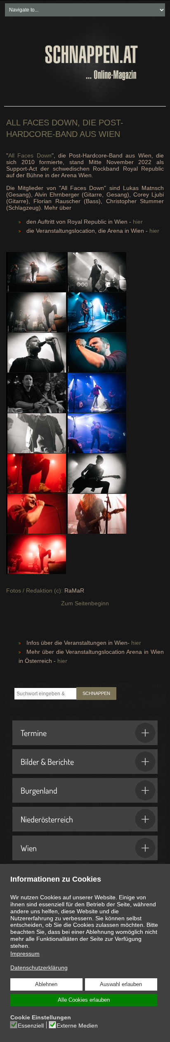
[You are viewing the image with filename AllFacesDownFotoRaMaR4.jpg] (96, 433)
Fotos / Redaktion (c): (34, 590)
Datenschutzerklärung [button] (39, 967)
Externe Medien (77, 1025)
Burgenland (39, 790)
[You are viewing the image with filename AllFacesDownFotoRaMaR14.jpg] (96, 353)
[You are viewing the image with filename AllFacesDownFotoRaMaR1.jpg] (96, 272)
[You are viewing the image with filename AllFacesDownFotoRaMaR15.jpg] (36, 393)
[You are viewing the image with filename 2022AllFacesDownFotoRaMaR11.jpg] (36, 272)
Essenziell (31, 1025)
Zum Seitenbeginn (85, 603)
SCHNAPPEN (96, 693)
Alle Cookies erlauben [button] (84, 1000)
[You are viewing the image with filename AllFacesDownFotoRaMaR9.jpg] (36, 554)
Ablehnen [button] (46, 984)
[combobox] (45, 693)
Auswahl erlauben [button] (121, 984)
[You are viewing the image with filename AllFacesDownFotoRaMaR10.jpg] (36, 312)
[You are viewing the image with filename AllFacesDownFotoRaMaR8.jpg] (96, 514)
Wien (29, 848)
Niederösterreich (47, 819)
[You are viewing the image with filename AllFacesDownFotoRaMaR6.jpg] (96, 473)
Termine (34, 732)
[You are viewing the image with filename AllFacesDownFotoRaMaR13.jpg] (36, 353)
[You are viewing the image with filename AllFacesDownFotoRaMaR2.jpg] (96, 393)
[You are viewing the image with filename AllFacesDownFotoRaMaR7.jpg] (36, 514)
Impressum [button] (25, 953)
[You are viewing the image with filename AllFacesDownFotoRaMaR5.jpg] (36, 473)
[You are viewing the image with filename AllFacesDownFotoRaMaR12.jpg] (96, 312)
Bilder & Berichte (47, 761)
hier (138, 221)
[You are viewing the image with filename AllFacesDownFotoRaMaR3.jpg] (36, 433)
